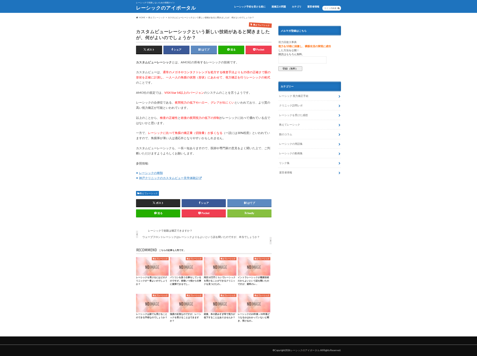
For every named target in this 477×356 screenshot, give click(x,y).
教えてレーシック (149, 193)
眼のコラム (285, 134)
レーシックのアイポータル (166, 8)
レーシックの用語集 (291, 143)
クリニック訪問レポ (291, 105)
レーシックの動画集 (291, 153)
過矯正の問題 (278, 6)
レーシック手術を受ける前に (250, 6)
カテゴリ (296, 6)
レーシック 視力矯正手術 (293, 95)
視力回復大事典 (287, 42)
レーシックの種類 (151, 173)
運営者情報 (313, 6)
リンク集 (284, 162)
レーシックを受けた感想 (293, 115)
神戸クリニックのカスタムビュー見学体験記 (169, 178)
